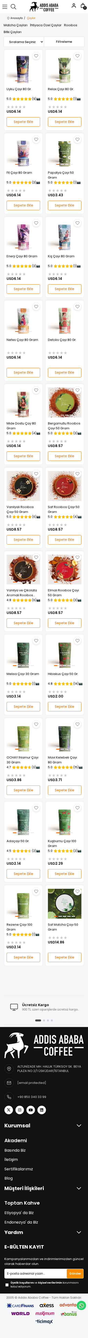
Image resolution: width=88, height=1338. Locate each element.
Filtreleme (64, 41)
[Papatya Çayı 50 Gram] (64, 152)
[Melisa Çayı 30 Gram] (23, 653)
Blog (8, 1178)
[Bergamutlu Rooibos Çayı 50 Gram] (64, 402)
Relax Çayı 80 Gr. (61, 89)
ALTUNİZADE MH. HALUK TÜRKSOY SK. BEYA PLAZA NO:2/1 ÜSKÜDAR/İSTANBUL (49, 1068)
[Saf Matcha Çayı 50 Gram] (64, 904)
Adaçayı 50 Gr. (18, 841)
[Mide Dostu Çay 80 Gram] (23, 402)
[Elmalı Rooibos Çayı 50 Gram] (64, 570)
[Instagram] (19, 1110)
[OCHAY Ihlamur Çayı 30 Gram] (23, 736)
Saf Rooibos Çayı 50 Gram (63, 509)
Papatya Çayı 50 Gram (61, 175)
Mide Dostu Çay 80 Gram (21, 426)
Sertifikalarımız (18, 1169)
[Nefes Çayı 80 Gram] (23, 319)
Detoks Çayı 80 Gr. (62, 339)
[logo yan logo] (44, 1045)
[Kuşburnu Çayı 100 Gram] (64, 820)
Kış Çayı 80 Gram (61, 256)
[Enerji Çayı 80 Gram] (23, 235)
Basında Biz (15, 1150)
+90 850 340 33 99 (31, 1097)
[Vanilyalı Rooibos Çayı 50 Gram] (23, 486)
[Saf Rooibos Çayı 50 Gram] (64, 486)
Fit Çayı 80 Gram (19, 172)
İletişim (11, 1159)
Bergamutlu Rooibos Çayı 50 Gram (64, 426)
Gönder (75, 1273)
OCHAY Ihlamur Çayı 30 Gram (22, 760)
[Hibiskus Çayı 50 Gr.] (64, 653)
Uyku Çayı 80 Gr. (19, 89)
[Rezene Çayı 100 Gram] (23, 904)
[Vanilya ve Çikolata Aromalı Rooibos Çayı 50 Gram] (23, 570)
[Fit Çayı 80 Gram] (23, 152)
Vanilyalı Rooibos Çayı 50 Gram (20, 509)
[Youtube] (30, 1110)
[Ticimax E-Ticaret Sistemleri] (44, 1322)
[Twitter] (8, 1110)
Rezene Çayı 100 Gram (19, 927)
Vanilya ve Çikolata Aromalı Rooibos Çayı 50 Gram (22, 593)
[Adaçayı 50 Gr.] (23, 820)
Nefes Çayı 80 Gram (22, 339)
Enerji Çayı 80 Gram (22, 256)
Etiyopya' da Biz (19, 1213)
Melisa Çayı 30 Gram (23, 674)
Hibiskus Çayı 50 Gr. (63, 674)
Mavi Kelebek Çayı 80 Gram (62, 760)
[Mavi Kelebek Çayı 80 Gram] (64, 736)
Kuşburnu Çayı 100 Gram (62, 843)
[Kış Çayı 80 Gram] (64, 235)
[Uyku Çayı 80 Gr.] (23, 68)
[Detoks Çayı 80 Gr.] (64, 319)
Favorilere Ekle (36, 56)
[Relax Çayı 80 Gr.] (64, 68)
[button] (17, 81)
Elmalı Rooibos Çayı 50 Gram (63, 592)
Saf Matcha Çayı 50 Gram (63, 927)
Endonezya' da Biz (21, 1222)
